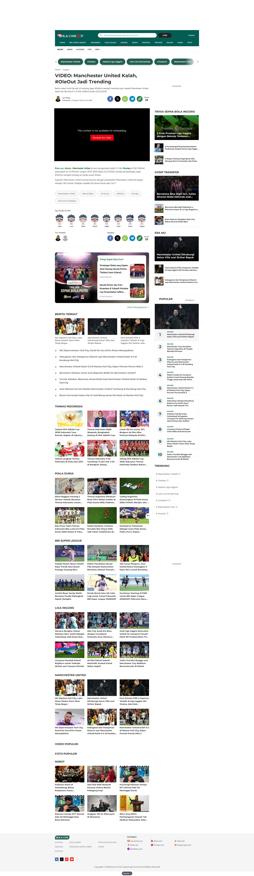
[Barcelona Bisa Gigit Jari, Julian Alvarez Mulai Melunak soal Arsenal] (177, 188)
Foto (189, 43)
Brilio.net (134, 845)
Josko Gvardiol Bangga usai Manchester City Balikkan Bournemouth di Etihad (134, 663)
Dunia (135, 43)
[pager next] (198, 61)
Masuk (191, 35)
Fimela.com (159, 845)
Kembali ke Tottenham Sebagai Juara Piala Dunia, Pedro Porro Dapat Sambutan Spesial (133, 529)
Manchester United (81, 168)
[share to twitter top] (118, 99)
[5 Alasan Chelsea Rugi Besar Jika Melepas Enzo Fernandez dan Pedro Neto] (159, 160)
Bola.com (158, 841)
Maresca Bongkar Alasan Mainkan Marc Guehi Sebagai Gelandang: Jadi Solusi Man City (69, 634)
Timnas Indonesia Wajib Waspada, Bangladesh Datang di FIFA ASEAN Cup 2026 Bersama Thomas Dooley (101, 432)
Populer (166, 299)
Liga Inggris (64, 608)
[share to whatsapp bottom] (125, 238)
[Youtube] (72, 859)
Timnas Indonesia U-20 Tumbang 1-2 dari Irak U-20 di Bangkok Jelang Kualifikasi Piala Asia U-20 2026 (101, 462)
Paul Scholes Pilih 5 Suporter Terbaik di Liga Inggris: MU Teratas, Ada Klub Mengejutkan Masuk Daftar (133, 340)
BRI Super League (77, 43)
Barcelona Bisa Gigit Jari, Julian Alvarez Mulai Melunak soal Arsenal (176, 195)
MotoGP (158, 43)
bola (70, 35)
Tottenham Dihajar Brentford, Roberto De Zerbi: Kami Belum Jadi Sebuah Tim (180, 403)
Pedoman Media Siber (80, 847)
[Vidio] (66, 859)
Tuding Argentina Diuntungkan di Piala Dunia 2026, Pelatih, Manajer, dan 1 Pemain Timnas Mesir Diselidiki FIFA (134, 499)
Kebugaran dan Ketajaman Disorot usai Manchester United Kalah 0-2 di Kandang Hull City (101, 730)
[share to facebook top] (110, 99)
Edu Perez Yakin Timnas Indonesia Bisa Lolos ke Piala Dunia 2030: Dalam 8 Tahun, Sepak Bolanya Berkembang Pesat (69, 529)
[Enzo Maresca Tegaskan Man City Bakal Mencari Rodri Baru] (159, 220)
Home (62, 43)
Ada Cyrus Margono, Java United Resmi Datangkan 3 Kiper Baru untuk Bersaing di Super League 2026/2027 (133, 567)
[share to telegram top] (132, 99)
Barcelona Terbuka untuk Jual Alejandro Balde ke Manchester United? (98, 373)
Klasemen (80, 49)
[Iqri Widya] (58, 99)
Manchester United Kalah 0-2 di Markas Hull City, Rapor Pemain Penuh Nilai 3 (101, 366)
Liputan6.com (136, 841)
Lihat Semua (189, 300)
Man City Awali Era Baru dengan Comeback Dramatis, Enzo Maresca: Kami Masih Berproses (99, 634)
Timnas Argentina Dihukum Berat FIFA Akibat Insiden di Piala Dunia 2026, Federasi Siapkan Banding (101, 499)
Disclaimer (75, 842)
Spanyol (146, 43)
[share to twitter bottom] (118, 238)
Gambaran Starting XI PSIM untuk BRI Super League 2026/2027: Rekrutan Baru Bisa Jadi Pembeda (133, 596)
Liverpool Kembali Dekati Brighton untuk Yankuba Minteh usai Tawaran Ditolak (69, 663)
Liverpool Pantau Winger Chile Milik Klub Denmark (179, 430)
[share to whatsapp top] (125, 99)
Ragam (170, 43)
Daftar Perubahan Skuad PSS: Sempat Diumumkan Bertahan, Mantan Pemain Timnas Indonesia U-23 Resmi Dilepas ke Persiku (100, 567)
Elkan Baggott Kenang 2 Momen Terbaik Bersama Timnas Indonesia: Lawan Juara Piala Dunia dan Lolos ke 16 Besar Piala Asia (69, 499)
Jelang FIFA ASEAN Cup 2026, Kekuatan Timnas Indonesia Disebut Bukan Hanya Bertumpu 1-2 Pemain (134, 462)
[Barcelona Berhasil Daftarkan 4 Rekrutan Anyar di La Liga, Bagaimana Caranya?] (159, 208)
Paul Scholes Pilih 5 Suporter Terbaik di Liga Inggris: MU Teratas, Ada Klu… (182, 269)
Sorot (60, 761)
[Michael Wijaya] (65, 238)
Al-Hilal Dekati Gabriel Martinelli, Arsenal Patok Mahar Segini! (99, 663)
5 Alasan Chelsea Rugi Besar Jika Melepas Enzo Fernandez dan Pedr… (181, 160)
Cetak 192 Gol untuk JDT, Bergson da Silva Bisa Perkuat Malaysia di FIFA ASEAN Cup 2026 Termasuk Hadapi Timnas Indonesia (133, 432)
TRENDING (162, 465)
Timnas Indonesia (69, 406)
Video (180, 43)
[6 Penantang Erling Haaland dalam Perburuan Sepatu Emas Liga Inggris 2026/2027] (159, 147)
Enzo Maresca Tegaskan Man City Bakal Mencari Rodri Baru (180, 220)
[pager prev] (56, 61)
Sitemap (59, 851)
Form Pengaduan (107, 842)
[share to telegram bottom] (132, 238)
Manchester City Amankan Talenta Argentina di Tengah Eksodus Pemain (180, 348)
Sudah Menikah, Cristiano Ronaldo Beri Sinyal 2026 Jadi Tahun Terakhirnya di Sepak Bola (100, 529)
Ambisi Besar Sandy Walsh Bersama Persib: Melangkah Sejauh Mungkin (69, 596)
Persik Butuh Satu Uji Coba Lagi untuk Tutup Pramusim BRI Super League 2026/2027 (101, 596)
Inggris (124, 43)
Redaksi (59, 847)
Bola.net (181, 841)
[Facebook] (57, 859)
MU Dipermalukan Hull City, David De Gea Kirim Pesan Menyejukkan (97, 350)
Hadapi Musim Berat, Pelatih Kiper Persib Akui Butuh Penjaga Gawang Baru (69, 567)
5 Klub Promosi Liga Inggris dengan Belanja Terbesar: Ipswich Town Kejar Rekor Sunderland (174, 135)
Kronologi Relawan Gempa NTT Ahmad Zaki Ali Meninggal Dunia (133, 787)
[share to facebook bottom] (110, 238)
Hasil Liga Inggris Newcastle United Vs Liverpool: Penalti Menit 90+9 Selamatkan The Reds (134, 634)
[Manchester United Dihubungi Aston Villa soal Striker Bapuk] (177, 248)
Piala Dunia (110, 43)
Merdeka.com (136, 849)
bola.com (114, 867)
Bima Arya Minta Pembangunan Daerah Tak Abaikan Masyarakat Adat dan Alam (133, 817)
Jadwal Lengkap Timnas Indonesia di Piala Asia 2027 (69, 460)
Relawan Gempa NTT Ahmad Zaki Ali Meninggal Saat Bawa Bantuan (69, 817)
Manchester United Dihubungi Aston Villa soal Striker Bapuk (101, 340)
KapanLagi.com (184, 845)
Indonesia (95, 43)
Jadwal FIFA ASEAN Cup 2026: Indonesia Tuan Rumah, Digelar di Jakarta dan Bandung (68, 432)
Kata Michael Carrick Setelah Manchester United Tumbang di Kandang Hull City (103, 389)
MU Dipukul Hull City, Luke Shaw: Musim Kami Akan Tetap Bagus (68, 340)
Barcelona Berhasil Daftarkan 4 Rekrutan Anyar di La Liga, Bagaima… (182, 208)
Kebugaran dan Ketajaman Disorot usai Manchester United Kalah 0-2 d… (181, 281)
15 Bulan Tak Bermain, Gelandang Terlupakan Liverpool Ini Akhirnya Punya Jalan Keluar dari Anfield (180, 417)
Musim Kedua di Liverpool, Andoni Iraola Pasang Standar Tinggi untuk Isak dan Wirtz (180, 377)
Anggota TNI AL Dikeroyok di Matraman (101, 815)
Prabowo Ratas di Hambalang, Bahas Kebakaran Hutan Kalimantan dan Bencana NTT (68, 787)
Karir (101, 847)
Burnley (127, 168)
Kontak (59, 842)
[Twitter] (61, 859)
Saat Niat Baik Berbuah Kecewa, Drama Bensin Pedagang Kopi (99, 787)
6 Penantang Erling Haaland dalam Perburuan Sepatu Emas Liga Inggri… (182, 147)
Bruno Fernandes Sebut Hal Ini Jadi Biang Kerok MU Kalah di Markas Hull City (101, 395)
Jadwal (70, 49)
